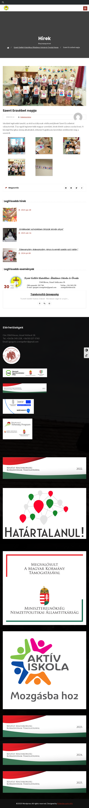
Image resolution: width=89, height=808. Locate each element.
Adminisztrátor (25, 117)
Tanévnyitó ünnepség (44, 294)
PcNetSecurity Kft (65, 803)
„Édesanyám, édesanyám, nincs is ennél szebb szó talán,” (48, 249)
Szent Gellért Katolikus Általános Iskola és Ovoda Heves (36, 47)
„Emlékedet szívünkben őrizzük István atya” (41, 229)
